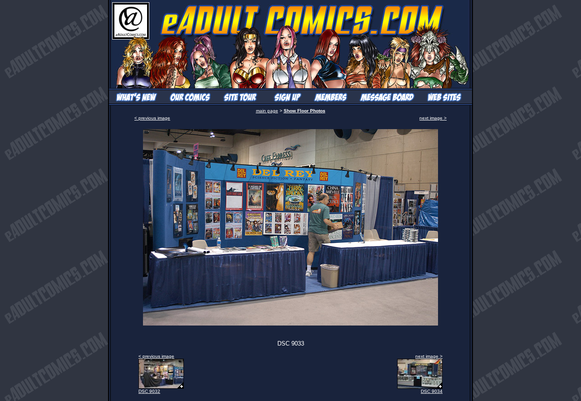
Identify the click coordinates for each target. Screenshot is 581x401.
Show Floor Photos (304, 110)
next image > (433, 117)
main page (267, 110)
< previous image (152, 117)
